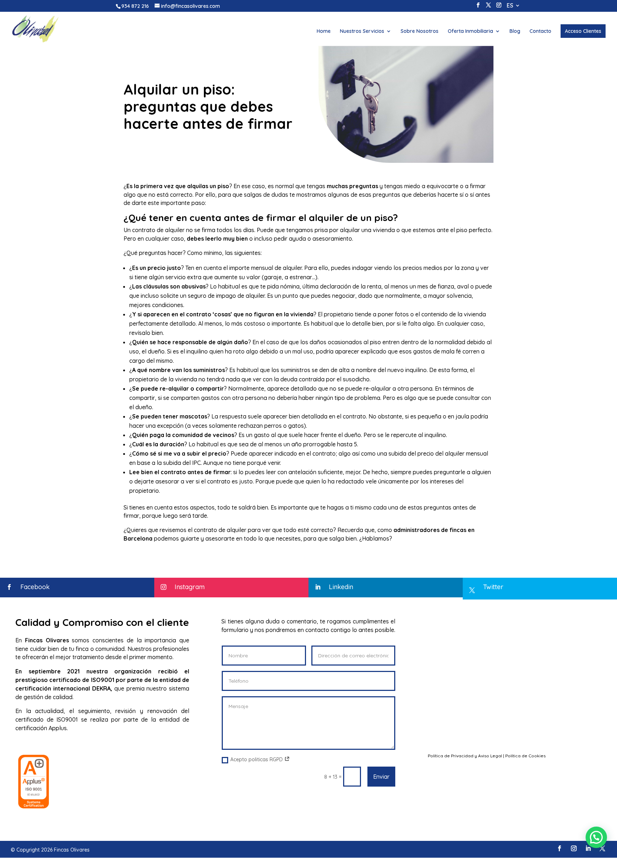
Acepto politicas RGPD (257, 759)
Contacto (540, 31)
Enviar (381, 776)
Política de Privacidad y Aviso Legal (465, 755)
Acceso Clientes (583, 31)
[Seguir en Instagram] (574, 848)
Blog (515, 31)
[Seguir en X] (602, 848)
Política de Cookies (525, 755)
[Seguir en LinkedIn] (588, 848)
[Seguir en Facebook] (559, 848)
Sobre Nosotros (419, 31)
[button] (596, 837)
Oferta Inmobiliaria (470, 31)
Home (324, 31)
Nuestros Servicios (362, 31)
